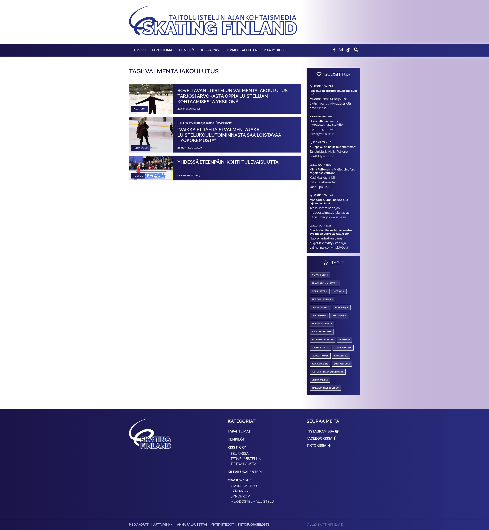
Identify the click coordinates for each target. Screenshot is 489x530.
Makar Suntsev (343, 347)
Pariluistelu (341, 355)
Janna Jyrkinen (320, 355)
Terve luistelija (246, 459)
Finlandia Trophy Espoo (325, 387)
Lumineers (344, 339)
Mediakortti (139, 524)
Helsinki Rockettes (322, 339)
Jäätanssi (338, 291)
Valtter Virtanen (322, 331)
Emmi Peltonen (342, 363)
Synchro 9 (240, 496)
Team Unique (341, 307)
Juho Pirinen (319, 315)
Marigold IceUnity (322, 323)
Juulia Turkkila (320, 307)
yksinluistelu (319, 291)
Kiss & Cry (210, 50)
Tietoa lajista (243, 464)
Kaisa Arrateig (320, 363)
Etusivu (138, 50)
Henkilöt (187, 50)
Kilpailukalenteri (241, 50)
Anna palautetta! (192, 524)
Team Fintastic (320, 347)
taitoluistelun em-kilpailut (327, 371)
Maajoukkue (275, 50)
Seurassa (240, 453)
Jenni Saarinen (320, 379)
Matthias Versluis (322, 299)
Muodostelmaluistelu (324, 283)
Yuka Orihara (338, 315)
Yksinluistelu (244, 486)
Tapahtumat (162, 50)
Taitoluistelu (320, 275)
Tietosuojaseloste (254, 524)
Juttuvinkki (163, 524)
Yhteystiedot (222, 524)
